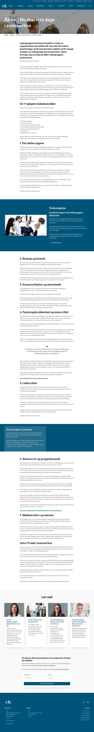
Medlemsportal (58, 1)
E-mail (50, 674)
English (90, 1)
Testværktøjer (40, 5)
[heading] (14, 610)
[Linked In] (88, 702)
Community (61, 5)
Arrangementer (81, 5)
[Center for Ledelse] (4, 6)
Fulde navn (27, 674)
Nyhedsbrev (70, 1)
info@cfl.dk (9, 723)
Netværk (30, 5)
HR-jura (51, 5)
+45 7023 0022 (10, 720)
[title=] (89, 6)
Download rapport (56, 242)
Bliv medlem (51, 1)
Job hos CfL (44, 1)
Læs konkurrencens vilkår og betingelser (43, 665)
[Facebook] (84, 702)
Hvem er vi (86, 710)
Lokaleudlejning (78, 1)
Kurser (10, 5)
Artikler (71, 5)
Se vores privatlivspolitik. (61, 669)
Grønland (85, 1)
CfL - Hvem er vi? (36, 1)
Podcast (65, 1)
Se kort (8, 718)
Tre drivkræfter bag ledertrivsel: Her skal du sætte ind (57, 622)
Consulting (20, 5)
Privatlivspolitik (85, 720)
